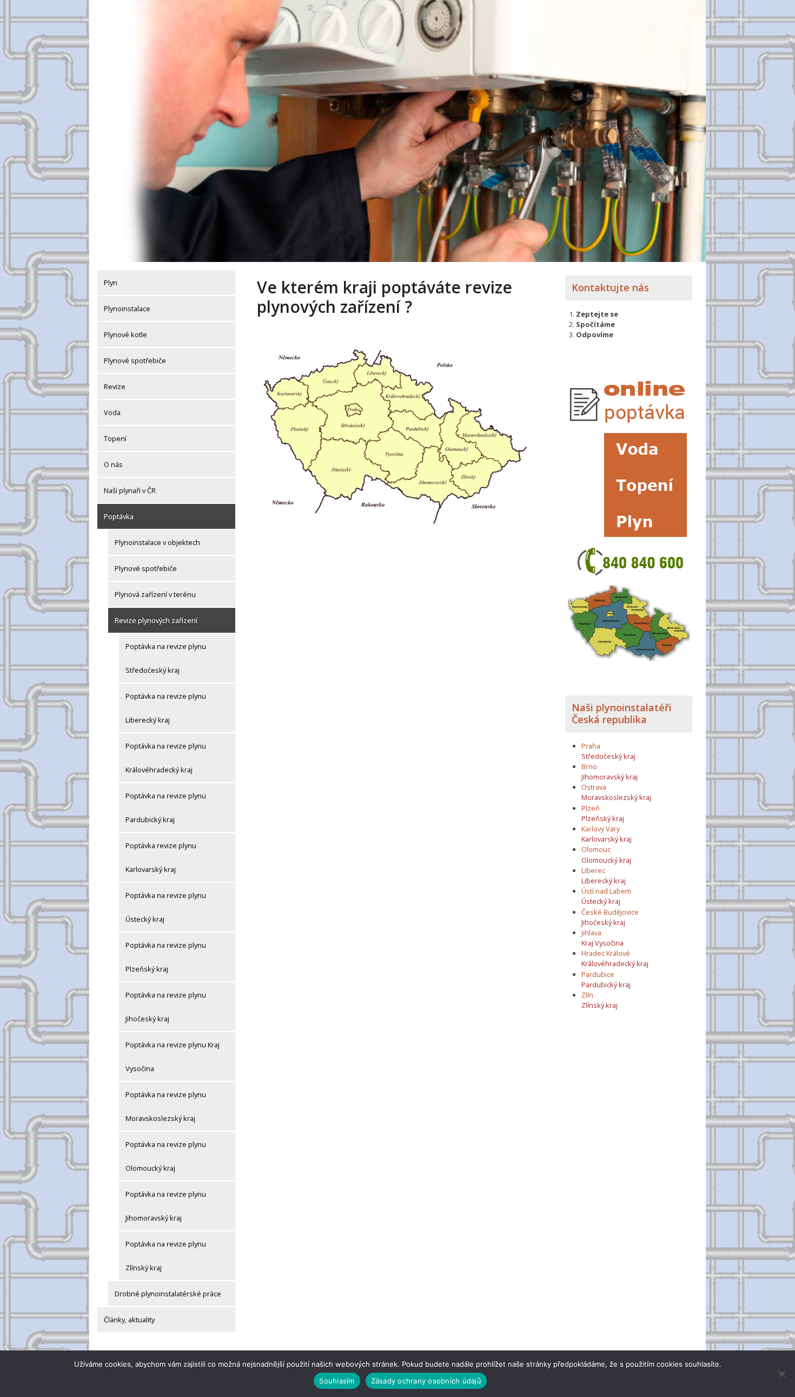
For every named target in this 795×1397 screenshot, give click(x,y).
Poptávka (119, 516)
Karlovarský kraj (606, 839)
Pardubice (597, 974)
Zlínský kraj (599, 1005)
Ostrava (593, 787)
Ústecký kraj (600, 901)
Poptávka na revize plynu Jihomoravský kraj (165, 1206)
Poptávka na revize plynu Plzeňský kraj (165, 957)
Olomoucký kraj (606, 860)
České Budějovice (610, 912)
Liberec (593, 870)
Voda (112, 412)
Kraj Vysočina (602, 943)
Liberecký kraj (603, 881)
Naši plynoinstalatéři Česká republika (622, 713)
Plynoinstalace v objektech (157, 542)
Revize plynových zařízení (156, 620)
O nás (113, 464)
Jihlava (591, 932)
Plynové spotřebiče (135, 360)
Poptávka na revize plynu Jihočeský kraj (165, 1007)
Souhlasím (336, 1380)
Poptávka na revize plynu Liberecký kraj (165, 708)
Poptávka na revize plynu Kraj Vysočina (172, 1056)
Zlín (587, 995)
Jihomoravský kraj (609, 777)
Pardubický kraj (606, 984)
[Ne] (781, 1373)
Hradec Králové (605, 953)
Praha (590, 746)
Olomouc (596, 849)
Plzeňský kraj (602, 818)
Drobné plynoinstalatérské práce (168, 1293)
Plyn (110, 282)
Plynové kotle (125, 334)
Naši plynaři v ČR (130, 490)
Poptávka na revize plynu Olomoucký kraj (165, 1156)
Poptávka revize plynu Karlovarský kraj (160, 857)
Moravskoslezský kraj (616, 797)
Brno (589, 766)
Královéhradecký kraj (614, 963)
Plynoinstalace (127, 308)
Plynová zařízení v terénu (155, 594)
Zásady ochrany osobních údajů (426, 1380)
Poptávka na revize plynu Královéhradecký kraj (165, 758)
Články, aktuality (129, 1319)
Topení (115, 438)
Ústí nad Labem (606, 891)
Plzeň (590, 808)
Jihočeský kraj (603, 922)
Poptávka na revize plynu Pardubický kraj (165, 807)
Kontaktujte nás (610, 287)
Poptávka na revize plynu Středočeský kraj (165, 658)
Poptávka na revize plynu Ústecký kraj (165, 907)
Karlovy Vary (600, 829)
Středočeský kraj (608, 756)
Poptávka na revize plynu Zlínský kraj (165, 1256)
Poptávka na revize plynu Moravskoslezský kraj (165, 1106)
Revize (114, 386)
